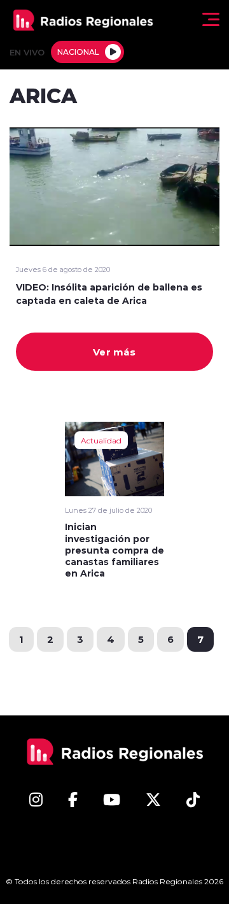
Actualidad (101, 440)
